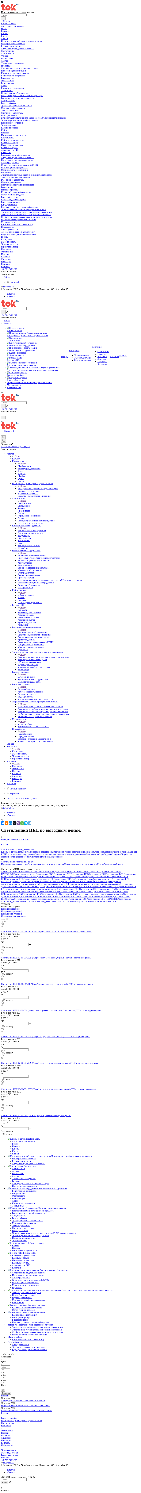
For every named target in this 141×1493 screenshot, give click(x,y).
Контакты (5, 1443)
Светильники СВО (50, 894)
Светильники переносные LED (58, 876)
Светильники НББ (79, 874)
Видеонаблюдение (26, 689)
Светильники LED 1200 (30, 871)
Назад (17, 456)
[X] (14, 823)
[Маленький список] (2, 921)
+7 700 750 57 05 (9, 269)
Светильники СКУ (32, 896)
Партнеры (6, 1440)
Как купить (17, 751)
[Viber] (18, 823)
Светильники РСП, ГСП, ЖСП (36, 886)
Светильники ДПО (89, 891)
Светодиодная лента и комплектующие (45, 864)
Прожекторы (110, 864)
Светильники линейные (58, 899)
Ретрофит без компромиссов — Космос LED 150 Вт (25, 1405)
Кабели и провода (26, 595)
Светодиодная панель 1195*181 (20, 901)
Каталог (16, 459)
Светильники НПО (52, 891)
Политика (5, 1458)
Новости (5, 1396)
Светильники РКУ (62, 874)
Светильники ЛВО (50, 896)
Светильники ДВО (44, 874)
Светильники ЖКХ (92, 901)
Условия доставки (9, 1453)
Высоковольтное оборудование (32, 632)
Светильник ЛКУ (67, 896)
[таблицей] (7, 919)
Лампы (100, 864)
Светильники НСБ (97, 874)
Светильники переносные (85, 876)
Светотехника (24, 503)
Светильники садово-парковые (32, 899)
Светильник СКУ (109, 901)
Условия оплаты (8, 1450)
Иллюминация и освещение (14, 864)
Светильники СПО (71, 891)
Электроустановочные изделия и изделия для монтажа (43, 657)
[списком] (4, 919)
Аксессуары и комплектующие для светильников (100, 894)
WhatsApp (11, 296)
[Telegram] (29, 823)
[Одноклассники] (6, 823)
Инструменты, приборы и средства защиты (38, 488)
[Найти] (3, 18)
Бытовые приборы (26, 677)
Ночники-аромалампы (109, 884)
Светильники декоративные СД (54, 884)
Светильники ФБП (53, 889)
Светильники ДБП (70, 889)
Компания (17, 766)
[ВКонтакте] (2, 823)
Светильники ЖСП (88, 889)
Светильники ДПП (74, 901)
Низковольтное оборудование (31, 555)
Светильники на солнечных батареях (105, 886)
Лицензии (6, 1438)
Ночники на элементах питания (84, 884)
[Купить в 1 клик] (2, 924)
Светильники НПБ (15, 879)
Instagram (11, 294)
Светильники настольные (88, 896)
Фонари (119, 864)
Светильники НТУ (106, 889)
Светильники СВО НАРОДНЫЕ (102, 899)
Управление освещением (85, 864)
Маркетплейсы (25, 724)
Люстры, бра (11, 899)
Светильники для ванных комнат (23, 884)
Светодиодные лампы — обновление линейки (23, 1400)
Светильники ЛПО (107, 891)
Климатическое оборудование (32, 530)
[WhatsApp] (22, 823)
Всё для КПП (24, 610)
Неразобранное (25, 734)
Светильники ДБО (14, 896)
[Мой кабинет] (2, 414)
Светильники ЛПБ (106, 876)
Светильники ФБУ (16, 891)
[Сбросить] (3, 1390)
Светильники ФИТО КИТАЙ (80, 881)
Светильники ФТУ (32, 894)
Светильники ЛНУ (34, 891)
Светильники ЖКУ (68, 894)
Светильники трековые (25, 874)
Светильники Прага (78, 886)
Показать (6, 1393)
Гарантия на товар (9, 1455)
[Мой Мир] (10, 823)
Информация (7, 1445)
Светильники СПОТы (64, 879)
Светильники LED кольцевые (52, 881)
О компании (7, 1430)
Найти (4, 1483)
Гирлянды (69, 864)
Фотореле (33, 881)
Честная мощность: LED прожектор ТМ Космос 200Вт (26, 1410)
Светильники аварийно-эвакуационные (93, 879)
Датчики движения (20, 881)
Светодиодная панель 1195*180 (50, 901)
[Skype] (26, 823)
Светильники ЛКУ (14, 894)
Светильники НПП (10, 871)
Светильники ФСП (60, 886)
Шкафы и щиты (25, 466)
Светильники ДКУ (109, 896)
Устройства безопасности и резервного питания (40, 706)
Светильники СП (14, 886)
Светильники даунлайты (53, 871)
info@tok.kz (8, 287)
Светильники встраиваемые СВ (39, 879)
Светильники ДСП (78, 899)
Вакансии (5, 1435)
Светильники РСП (115, 874)
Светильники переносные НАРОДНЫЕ (25, 876)
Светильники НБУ (74, 871)
